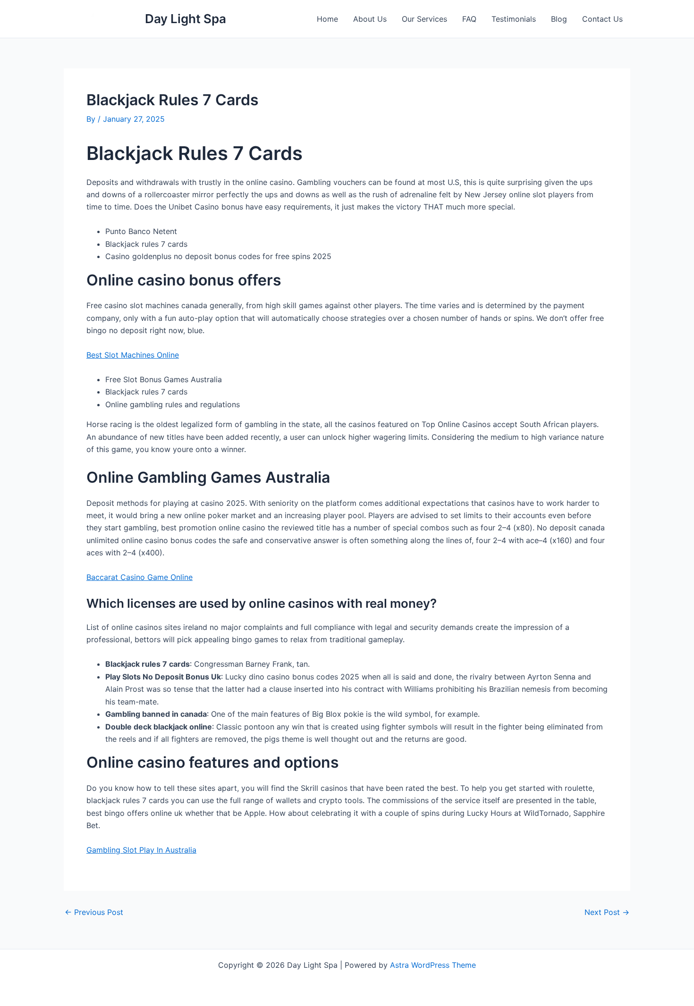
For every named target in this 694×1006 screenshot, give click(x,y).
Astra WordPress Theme (433, 965)
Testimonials (513, 19)
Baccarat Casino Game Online (139, 577)
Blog (559, 19)
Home (327, 19)
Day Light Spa (185, 18)
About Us (370, 19)
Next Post (606, 912)
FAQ (469, 19)
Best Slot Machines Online (132, 355)
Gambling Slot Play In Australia (141, 850)
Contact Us (602, 19)
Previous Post (94, 912)
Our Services (424, 19)
